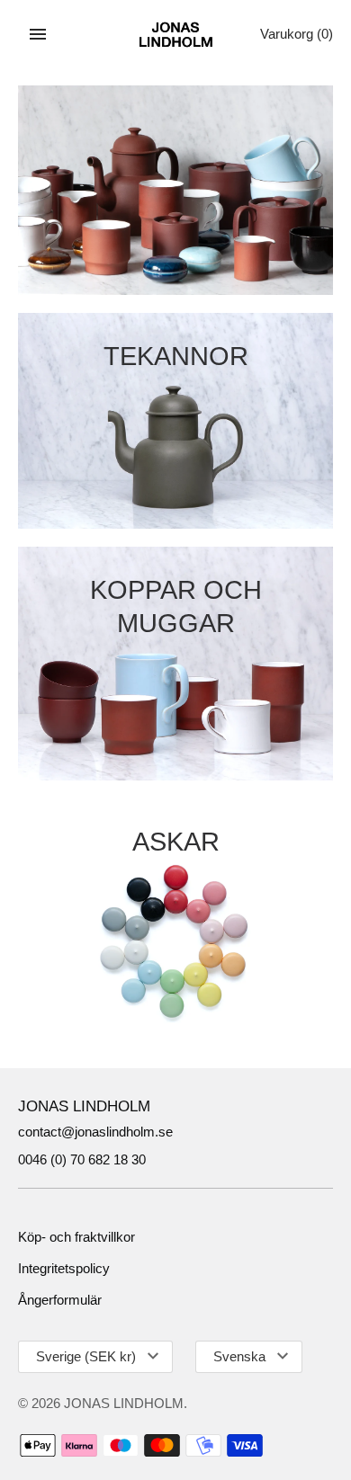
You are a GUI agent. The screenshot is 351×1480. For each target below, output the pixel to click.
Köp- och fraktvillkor (76, 1236)
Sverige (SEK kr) (86, 1356)
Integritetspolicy (64, 1268)
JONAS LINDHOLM (124, 1403)
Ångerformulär (60, 1299)
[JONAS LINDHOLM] (176, 34)
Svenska (239, 1356)
